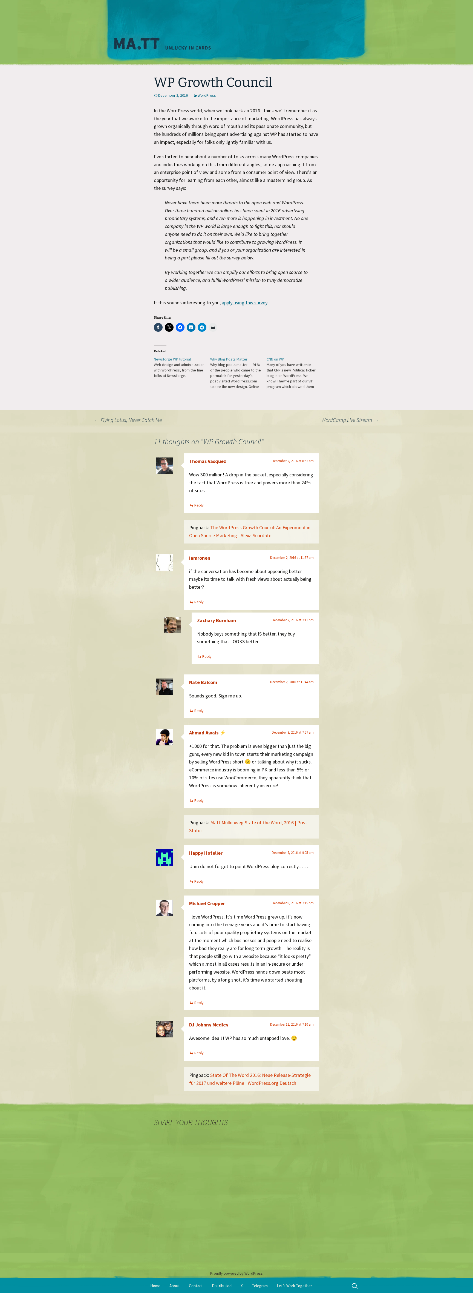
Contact (196, 1285)
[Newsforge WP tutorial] (182, 367)
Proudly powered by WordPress (236, 1273)
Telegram (260, 1285)
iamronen (199, 558)
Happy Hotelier (206, 853)
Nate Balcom (203, 682)
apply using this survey (244, 302)
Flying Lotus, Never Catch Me (128, 419)
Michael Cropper (207, 903)
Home (155, 1285)
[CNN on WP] (295, 372)
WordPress (207, 95)
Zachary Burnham (216, 620)
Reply (199, 505)
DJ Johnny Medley (208, 1025)
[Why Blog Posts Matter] (238, 372)
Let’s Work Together (294, 1285)
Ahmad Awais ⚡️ (207, 733)
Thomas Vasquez (207, 461)
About (174, 1285)
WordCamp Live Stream (350, 419)
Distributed (222, 1285)
